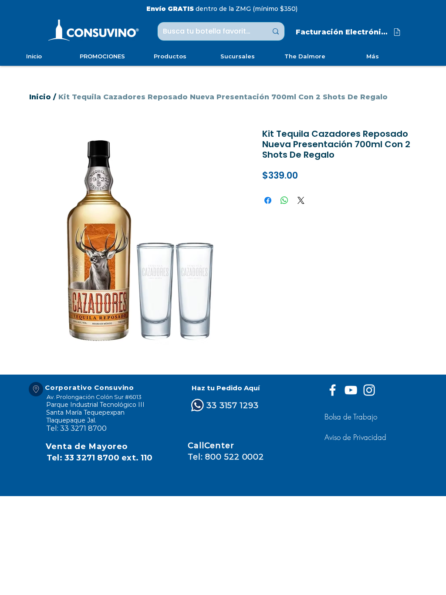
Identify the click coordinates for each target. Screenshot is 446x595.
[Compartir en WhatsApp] (284, 200)
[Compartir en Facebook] (268, 200)
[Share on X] (301, 200)
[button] (356, 437)
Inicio (40, 97)
